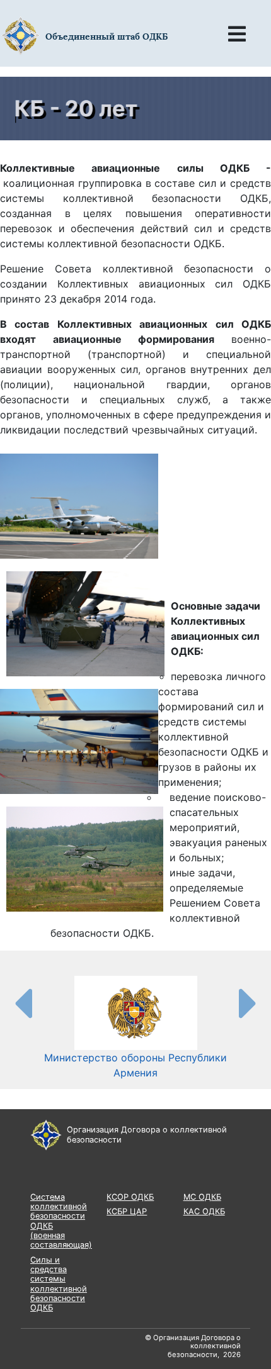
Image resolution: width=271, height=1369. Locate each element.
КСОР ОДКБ (130, 1197)
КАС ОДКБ (204, 1211)
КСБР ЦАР (127, 1211)
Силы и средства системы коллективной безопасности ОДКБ (58, 1284)
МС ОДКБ (202, 1197)
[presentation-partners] (22, 1003)
